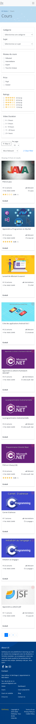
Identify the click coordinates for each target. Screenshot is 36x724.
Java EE (31, 616)
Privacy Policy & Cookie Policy (29, 713)
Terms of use (30, 709)
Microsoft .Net (29, 380)
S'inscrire (5, 697)
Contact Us (21, 697)
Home (5, 11)
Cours (3, 690)
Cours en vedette (7, 693)
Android (31, 332)
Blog (19, 693)
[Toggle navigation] (33, 3)
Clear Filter (29, 151)
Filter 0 (7, 144)
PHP (32, 285)
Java (32, 191)
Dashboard (21, 686)
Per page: (15, 141)
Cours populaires (24, 690)
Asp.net (31, 238)
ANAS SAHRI (11, 191)
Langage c (30, 521)
